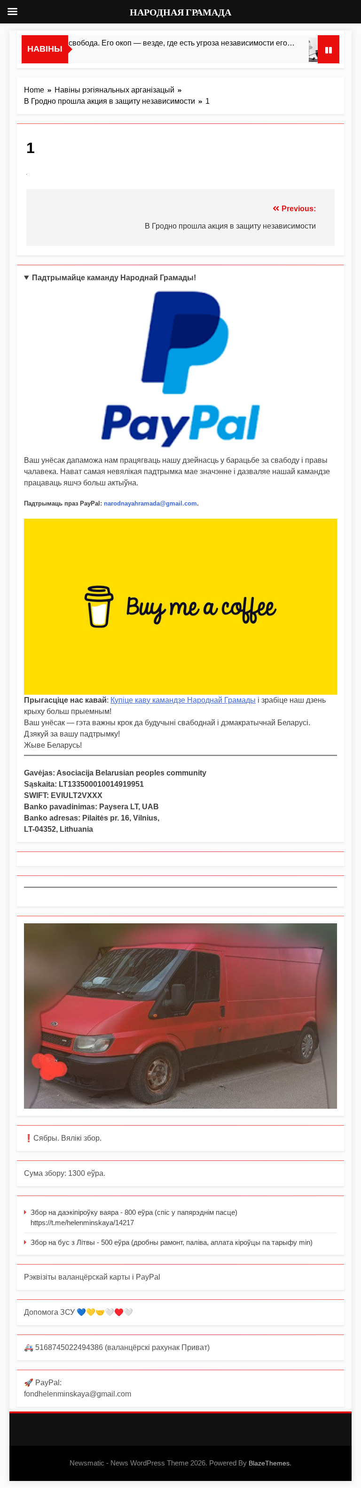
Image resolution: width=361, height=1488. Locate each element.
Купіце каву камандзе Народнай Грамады (183, 700)
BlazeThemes (269, 1463)
